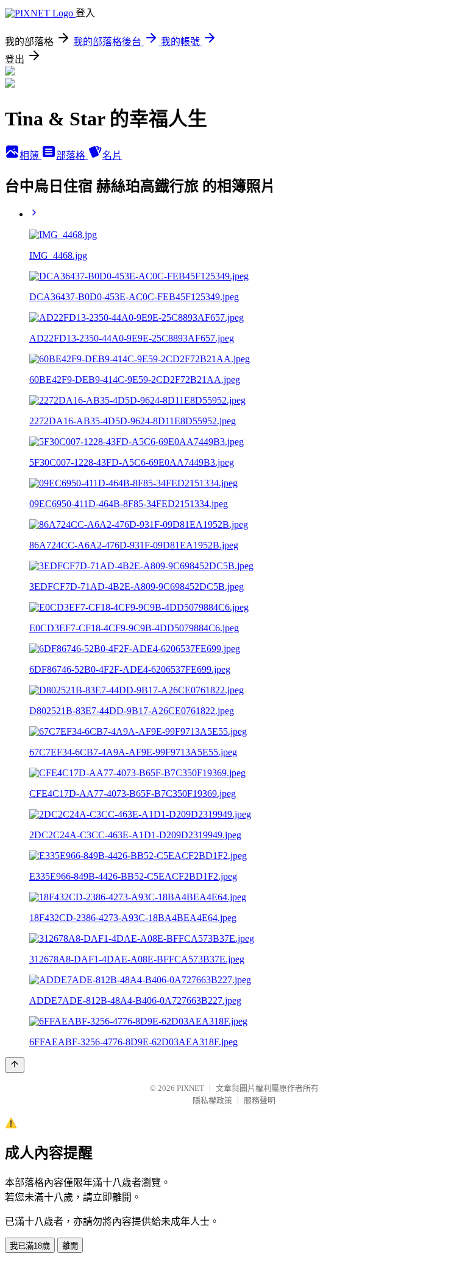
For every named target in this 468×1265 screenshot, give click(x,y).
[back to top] (14, 1065)
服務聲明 (259, 1100)
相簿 (30, 155)
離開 (70, 1245)
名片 (112, 155)
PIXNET (190, 1088)
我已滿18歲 (30, 1245)
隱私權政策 (212, 1100)
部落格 (72, 155)
